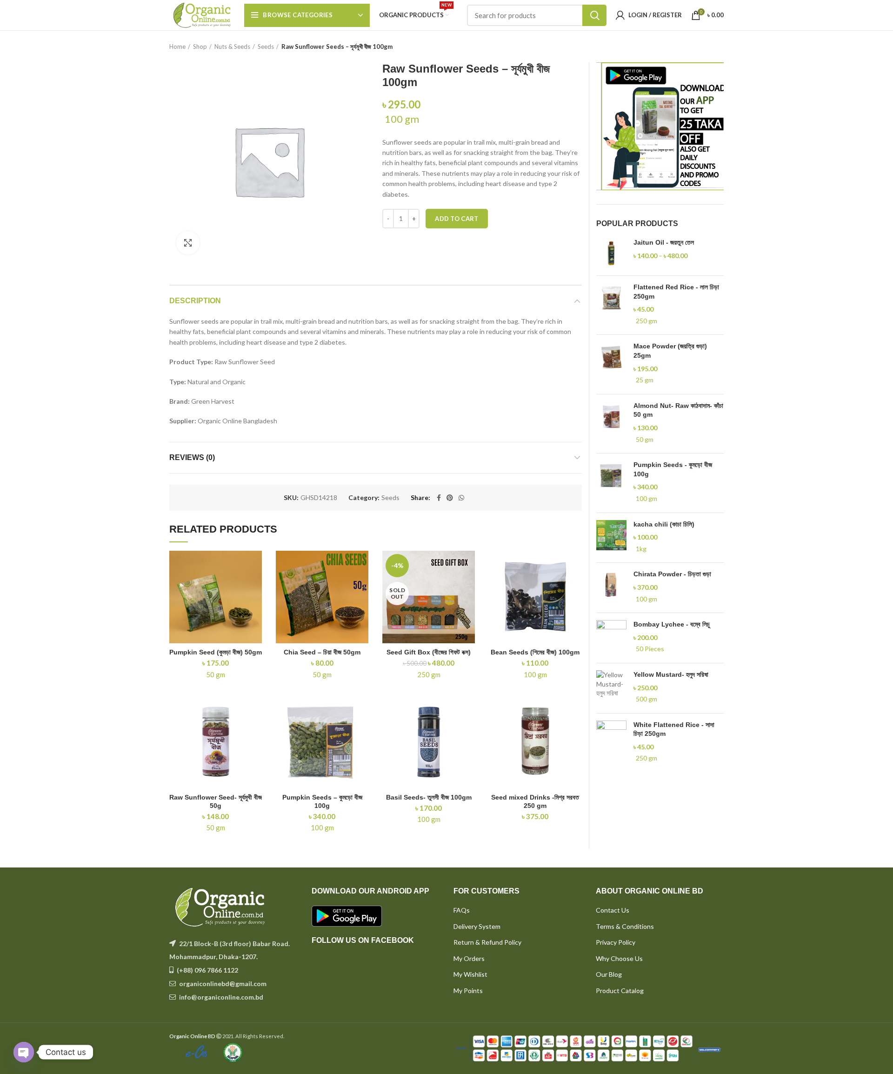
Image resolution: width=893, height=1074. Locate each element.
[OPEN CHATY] (23, 1052)
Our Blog (609, 974)
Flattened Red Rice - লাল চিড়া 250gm (676, 291)
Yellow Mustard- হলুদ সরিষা (670, 674)
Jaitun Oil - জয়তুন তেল (663, 242)
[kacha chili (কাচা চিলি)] (611, 538)
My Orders (469, 958)
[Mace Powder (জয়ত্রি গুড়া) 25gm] (611, 364)
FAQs (461, 910)
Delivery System (476, 926)
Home (177, 46)
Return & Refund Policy (487, 942)
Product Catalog (620, 990)
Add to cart (456, 218)
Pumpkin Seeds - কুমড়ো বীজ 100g (672, 469)
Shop (200, 46)
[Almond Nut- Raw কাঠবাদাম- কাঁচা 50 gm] (611, 423)
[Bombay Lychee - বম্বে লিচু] (611, 638)
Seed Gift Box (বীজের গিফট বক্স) (429, 652)
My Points (468, 990)
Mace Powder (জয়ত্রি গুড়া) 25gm (670, 350)
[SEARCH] (594, 15)
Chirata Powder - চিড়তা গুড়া (672, 574)
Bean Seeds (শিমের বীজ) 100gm (535, 652)
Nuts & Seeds (232, 46)
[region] (660, 126)
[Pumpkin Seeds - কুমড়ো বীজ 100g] (611, 482)
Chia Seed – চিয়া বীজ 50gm (322, 652)
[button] (660, 126)
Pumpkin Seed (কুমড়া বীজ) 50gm (215, 652)
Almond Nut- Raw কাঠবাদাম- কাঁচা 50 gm (678, 410)
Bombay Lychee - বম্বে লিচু (671, 624)
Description (195, 301)
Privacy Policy (615, 942)
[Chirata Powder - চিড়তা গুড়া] (611, 588)
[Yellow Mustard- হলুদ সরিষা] (611, 688)
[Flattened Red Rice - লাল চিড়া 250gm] (611, 305)
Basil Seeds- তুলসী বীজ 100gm (429, 797)
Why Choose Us (619, 958)
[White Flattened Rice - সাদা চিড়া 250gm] (611, 742)
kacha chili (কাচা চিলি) (663, 524)
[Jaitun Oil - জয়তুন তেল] (611, 253)
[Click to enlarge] (188, 242)
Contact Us (612, 910)
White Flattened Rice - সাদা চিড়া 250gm (673, 729)
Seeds (266, 46)
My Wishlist (470, 974)
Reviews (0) (192, 457)
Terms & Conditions (625, 926)
